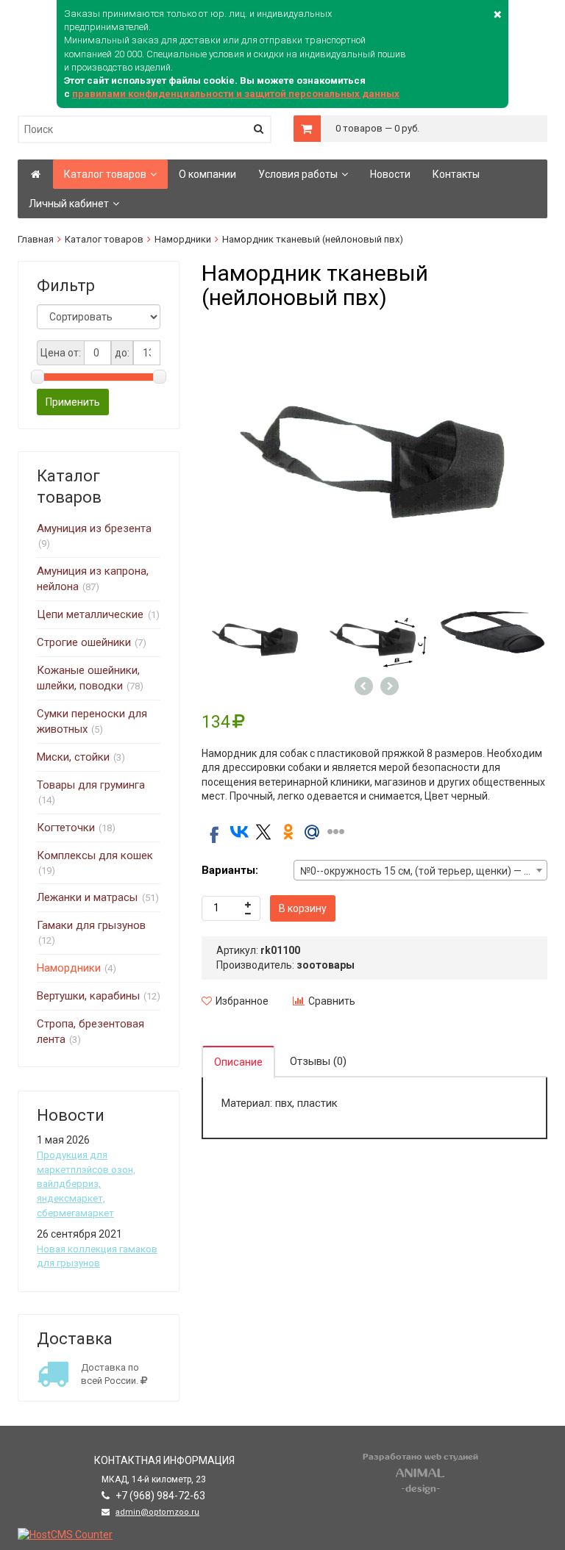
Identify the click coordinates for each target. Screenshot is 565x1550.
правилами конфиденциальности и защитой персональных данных (235, 93)
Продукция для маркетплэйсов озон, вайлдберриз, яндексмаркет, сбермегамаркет (86, 1184)
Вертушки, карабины (88, 995)
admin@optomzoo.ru (157, 1512)
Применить (73, 402)
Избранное (242, 1001)
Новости (390, 174)
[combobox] (420, 870)
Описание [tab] (238, 1062)
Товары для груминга (91, 785)
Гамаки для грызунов (91, 925)
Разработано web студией (420, 1457)
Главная (36, 239)
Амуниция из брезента (94, 528)
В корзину (303, 908)
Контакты (456, 174)
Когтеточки (66, 827)
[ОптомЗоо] (35, 174)
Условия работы (298, 174)
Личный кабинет (69, 203)
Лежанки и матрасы (89, 897)
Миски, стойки (73, 757)
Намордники (182, 239)
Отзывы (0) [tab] (318, 1061)
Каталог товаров (105, 174)
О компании (207, 174)
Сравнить (331, 1001)
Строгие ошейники (84, 642)
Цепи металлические (91, 614)
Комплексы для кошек (95, 855)
